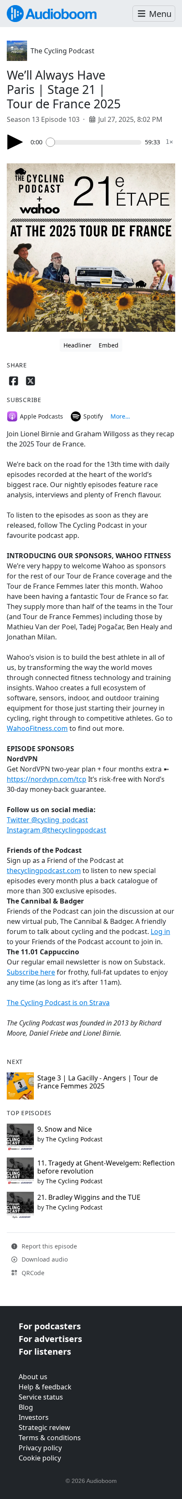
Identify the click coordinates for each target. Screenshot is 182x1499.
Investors (34, 1417)
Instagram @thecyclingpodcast (56, 830)
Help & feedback (45, 1387)
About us (33, 1376)
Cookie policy (40, 1458)
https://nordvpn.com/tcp (46, 779)
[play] (15, 142)
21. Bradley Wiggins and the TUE (89, 1197)
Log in (160, 931)
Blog (26, 1407)
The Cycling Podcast (62, 50)
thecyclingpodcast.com (44, 870)
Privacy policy (40, 1447)
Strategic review (44, 1427)
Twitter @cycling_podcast (47, 819)
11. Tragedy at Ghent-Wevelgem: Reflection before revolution (106, 1167)
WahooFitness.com (37, 728)
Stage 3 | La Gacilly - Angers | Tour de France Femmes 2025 (97, 1082)
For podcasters (50, 1326)
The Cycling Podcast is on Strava (58, 1002)
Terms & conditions (50, 1437)
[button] (153, 14)
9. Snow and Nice (64, 1129)
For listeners (45, 1351)
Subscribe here (31, 972)
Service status (41, 1397)
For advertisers (50, 1339)
